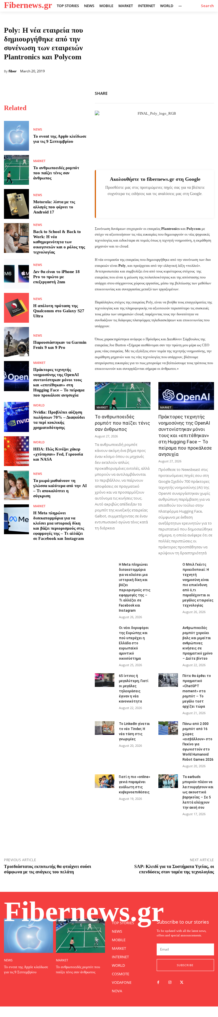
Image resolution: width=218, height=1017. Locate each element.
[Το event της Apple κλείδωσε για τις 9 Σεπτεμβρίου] (16, 136)
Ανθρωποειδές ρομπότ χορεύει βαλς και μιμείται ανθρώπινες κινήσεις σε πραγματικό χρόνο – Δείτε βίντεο (198, 643)
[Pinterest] (208, 92)
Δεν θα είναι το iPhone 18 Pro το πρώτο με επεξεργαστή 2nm (56, 276)
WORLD (39, 405)
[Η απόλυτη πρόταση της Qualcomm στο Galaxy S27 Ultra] (16, 308)
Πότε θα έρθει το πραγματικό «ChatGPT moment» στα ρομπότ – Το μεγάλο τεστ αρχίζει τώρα (197, 691)
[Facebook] (182, 92)
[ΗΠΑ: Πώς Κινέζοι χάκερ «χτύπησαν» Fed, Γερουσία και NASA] (16, 451)
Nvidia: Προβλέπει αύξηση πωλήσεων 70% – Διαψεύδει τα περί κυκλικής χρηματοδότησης (59, 420)
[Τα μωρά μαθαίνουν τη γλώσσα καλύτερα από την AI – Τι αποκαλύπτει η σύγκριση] (16, 485)
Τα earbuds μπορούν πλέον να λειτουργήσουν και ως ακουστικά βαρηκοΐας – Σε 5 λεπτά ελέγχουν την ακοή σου (198, 792)
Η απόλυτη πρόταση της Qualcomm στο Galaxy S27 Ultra (58, 310)
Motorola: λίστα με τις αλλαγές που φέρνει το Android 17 (54, 207)
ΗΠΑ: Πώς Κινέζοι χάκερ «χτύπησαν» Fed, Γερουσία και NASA (58, 454)
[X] (195, 92)
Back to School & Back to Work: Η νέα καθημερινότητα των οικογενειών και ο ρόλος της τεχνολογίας (59, 241)
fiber (12, 71)
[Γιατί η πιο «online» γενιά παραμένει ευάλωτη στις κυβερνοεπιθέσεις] (104, 781)
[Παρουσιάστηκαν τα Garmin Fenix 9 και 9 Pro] (16, 342)
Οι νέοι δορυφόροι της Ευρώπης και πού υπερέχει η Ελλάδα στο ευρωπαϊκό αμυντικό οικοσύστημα (134, 643)
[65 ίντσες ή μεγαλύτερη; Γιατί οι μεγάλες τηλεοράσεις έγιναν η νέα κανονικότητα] (104, 680)
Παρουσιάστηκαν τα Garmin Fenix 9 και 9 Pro (59, 345)
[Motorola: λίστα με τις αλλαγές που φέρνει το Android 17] (16, 204)
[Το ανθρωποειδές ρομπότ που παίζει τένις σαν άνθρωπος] (16, 170)
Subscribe (185, 965)
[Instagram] (169, 982)
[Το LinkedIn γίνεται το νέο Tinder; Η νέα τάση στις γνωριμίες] (104, 728)
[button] (207, 5)
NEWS (37, 129)
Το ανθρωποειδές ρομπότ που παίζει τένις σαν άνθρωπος (56, 172)
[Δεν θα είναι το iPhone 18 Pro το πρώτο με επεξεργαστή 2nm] (16, 274)
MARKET (39, 160)
